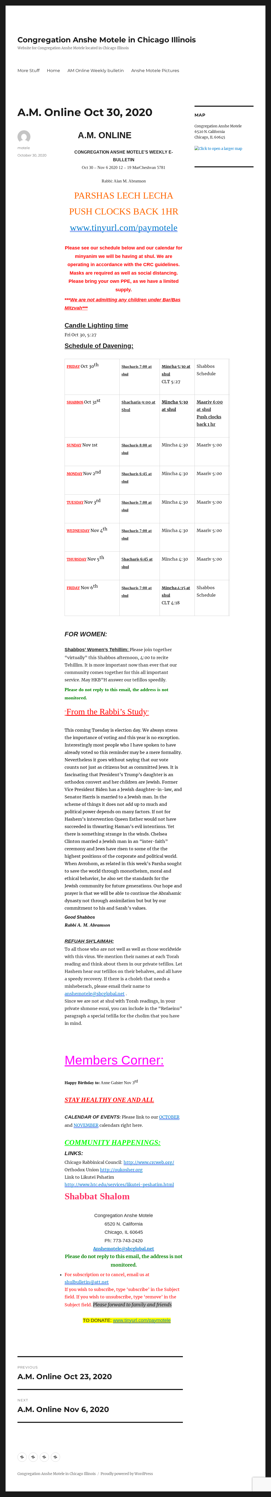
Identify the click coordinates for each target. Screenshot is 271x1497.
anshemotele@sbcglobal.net (95, 993)
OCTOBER (169, 1117)
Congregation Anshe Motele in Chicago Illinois (106, 39)
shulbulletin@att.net (87, 1282)
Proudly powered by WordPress (127, 1474)
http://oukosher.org (121, 1169)
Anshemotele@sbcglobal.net (123, 1248)
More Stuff (28, 70)
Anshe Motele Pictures (155, 70)
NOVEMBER (86, 1125)
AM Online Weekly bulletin (95, 70)
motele (23, 148)
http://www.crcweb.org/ (149, 1162)
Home (53, 70)
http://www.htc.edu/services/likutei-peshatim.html (119, 1184)
